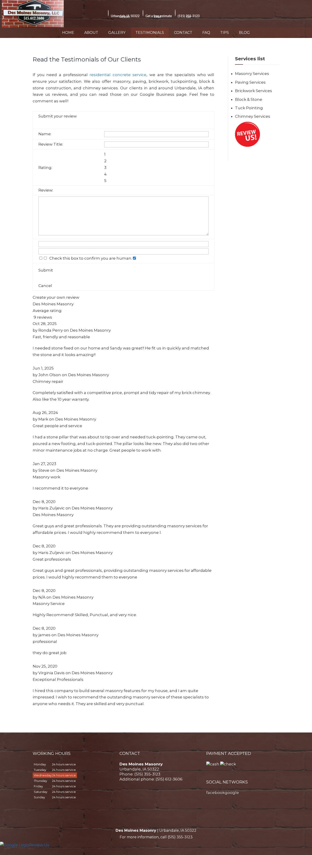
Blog (244, 32)
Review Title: (50, 144)
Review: (45, 190)
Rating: (45, 167)
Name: (44, 134)
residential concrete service (118, 74)
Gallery (116, 32)
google (232, 792)
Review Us (39, 845)
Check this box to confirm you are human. (90, 258)
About (91, 32)
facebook (215, 792)
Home (68, 32)
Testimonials (149, 32)
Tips (224, 32)
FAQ (206, 32)
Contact (183, 32)
